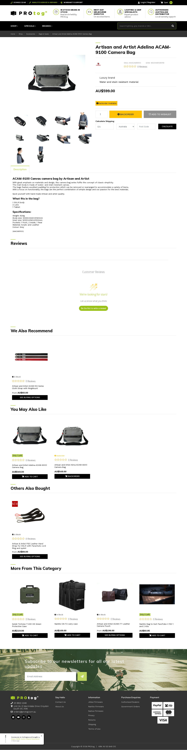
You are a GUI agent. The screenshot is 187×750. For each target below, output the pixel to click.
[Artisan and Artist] (98, 64)
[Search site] (172, 26)
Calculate (167, 126)
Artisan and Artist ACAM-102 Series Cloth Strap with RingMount (28, 387)
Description (20, 169)
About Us (59, 706)
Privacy (91, 715)
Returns (92, 720)
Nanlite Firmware (96, 706)
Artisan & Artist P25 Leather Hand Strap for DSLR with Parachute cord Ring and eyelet (29, 546)
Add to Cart (31, 476)
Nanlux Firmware (95, 711)
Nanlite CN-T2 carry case (66, 624)
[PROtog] (29, 13)
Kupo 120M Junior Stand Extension (25, 739)
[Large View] (19, 121)
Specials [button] (29, 26)
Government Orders (130, 706)
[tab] (20, 169)
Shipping (92, 724)
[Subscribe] (82, 676)
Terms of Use (94, 729)
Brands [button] (46, 26)
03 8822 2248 (20, 703)
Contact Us (60, 702)
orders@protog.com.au (25, 712)
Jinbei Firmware (95, 702)
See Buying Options (30, 397)
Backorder (127, 114)
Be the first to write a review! (93, 308)
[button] (160, 114)
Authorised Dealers (130, 702)
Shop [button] (14, 26)
